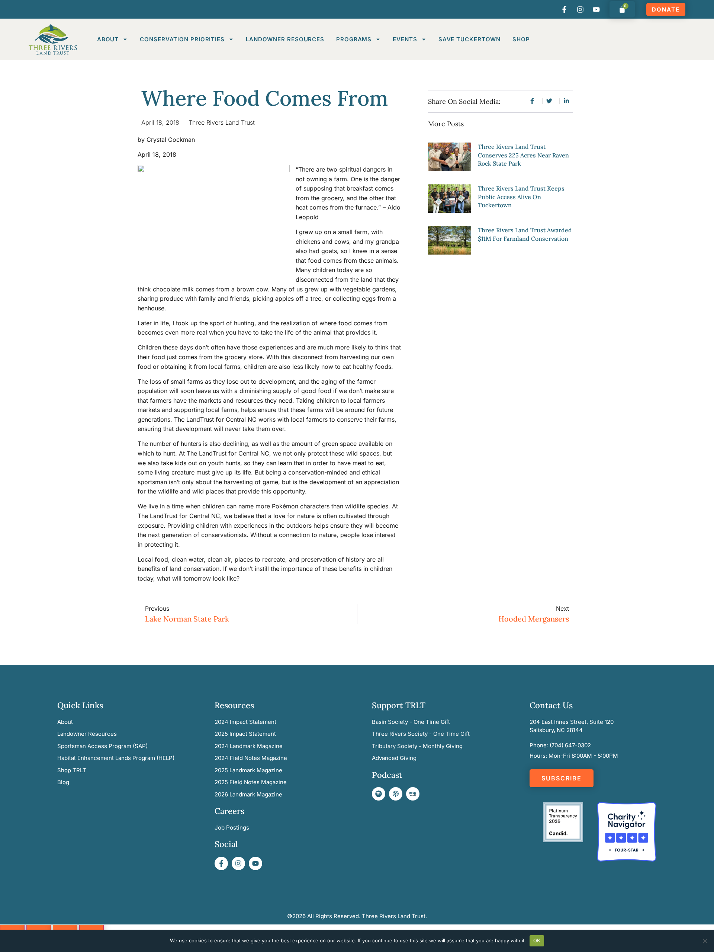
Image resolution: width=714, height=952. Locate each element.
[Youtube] (596, 9)
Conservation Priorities (182, 39)
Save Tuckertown (469, 39)
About (108, 39)
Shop (521, 39)
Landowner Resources (285, 39)
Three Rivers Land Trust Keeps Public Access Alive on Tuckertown (521, 197)
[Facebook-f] (564, 9)
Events (405, 39)
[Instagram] (580, 9)
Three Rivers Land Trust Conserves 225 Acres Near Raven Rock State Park (523, 155)
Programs (354, 39)
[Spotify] (378, 794)
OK (537, 940)
